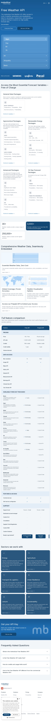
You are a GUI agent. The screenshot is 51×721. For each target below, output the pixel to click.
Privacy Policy (23, 713)
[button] (45, 3)
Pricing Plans (28, 694)
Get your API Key (25, 28)
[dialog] (11, 708)
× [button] (19, 698)
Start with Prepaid (40, 536)
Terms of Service (31, 713)
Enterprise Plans (9, 28)
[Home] (6, 3)
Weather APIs (4, 694)
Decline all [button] (15, 714)
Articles (39, 697)
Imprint (38, 713)
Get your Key (8, 634)
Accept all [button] (6, 714)
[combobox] (17, 699)
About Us (40, 694)
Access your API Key (27, 536)
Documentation (5, 24)
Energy (14, 694)
